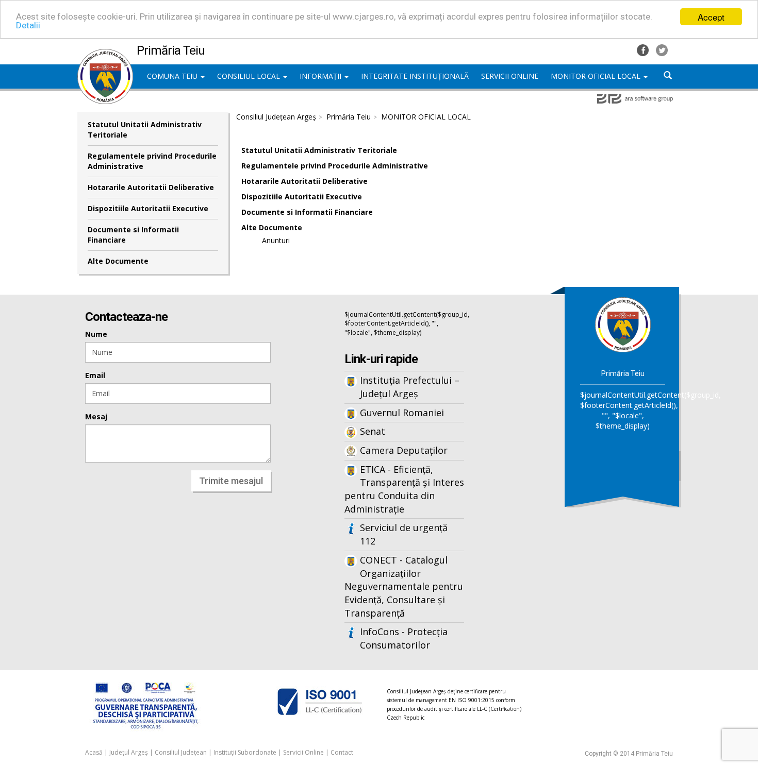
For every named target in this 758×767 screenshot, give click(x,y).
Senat (372, 431)
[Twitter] (662, 49)
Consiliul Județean (181, 752)
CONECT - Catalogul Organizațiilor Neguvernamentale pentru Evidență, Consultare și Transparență (403, 586)
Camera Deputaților (404, 450)
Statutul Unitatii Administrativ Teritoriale (145, 130)
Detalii (28, 26)
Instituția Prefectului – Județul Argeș (409, 387)
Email (95, 375)
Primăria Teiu (348, 117)
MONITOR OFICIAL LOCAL (596, 76)
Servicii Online (303, 752)
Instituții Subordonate (244, 752)
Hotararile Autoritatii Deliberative (151, 187)
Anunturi (276, 240)
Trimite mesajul (231, 480)
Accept (711, 16)
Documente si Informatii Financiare (133, 235)
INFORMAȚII (321, 76)
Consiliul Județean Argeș (276, 117)
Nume (96, 334)
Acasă (94, 752)
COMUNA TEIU (173, 76)
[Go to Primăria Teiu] (623, 324)
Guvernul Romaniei (402, 412)
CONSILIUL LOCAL (249, 76)
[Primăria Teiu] (105, 54)
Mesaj (96, 416)
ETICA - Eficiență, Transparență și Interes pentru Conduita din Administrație (404, 489)
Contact (342, 752)
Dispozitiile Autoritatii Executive (148, 208)
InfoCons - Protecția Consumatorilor (404, 638)
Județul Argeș (128, 752)
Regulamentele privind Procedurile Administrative (152, 161)
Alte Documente (118, 261)
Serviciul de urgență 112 (404, 534)
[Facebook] (644, 49)
